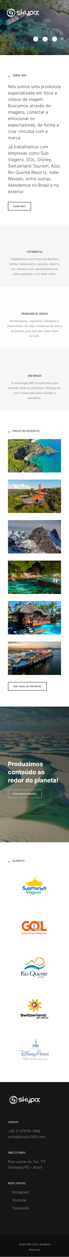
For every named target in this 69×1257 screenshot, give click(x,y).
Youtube (19, 1200)
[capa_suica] (34, 536)
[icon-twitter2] (36, 39)
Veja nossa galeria (25, 793)
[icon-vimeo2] (46, 39)
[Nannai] (34, 617)
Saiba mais (19, 206)
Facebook (20, 1208)
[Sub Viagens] (34, 455)
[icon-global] (34, 364)
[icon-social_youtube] (54, 39)
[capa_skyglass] (34, 496)
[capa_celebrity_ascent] (34, 658)
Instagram (20, 1192)
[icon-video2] (34, 302)
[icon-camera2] (34, 240)
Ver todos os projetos (27, 686)
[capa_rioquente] (34, 577)
